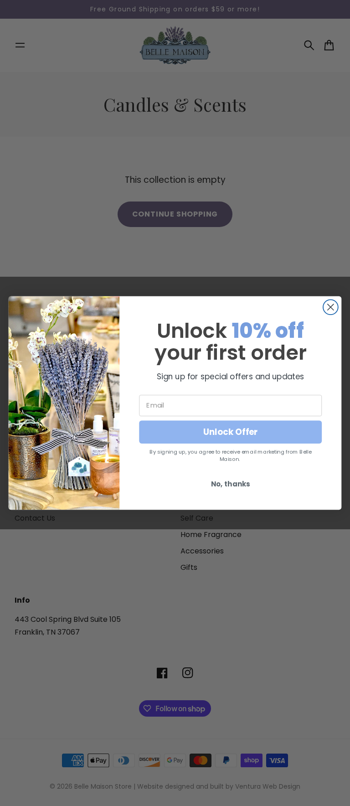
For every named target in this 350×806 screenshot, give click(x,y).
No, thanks (230, 484)
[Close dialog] (330, 307)
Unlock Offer (230, 432)
